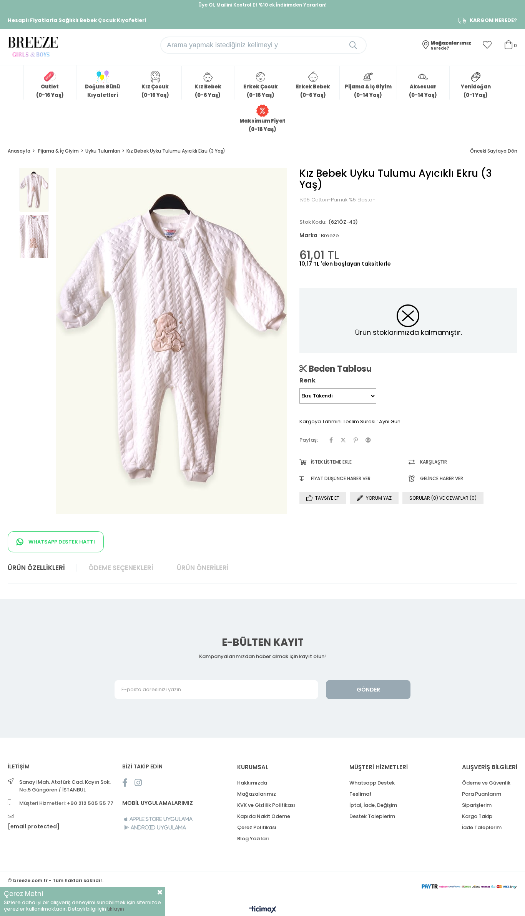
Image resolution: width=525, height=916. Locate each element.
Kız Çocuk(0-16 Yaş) (155, 91)
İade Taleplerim (482, 827)
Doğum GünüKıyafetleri (102, 91)
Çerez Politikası (256, 827)
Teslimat (360, 794)
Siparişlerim (477, 805)
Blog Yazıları (253, 838)
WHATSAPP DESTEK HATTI (61, 541)
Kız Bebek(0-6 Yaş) (207, 91)
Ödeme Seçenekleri (120, 568)
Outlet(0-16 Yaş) (50, 91)
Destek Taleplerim (372, 816)
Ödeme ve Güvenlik (486, 782)
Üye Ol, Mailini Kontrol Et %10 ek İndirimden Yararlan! (262, 5)
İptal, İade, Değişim (373, 805)
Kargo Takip (477, 816)
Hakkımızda (252, 782)
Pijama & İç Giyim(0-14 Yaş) (368, 91)
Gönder (368, 689)
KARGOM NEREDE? (493, 20)
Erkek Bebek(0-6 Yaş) (313, 91)
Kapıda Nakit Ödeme (263, 816)
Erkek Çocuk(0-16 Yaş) (260, 91)
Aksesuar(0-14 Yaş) (423, 91)
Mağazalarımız (256, 794)
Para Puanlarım (481, 794)
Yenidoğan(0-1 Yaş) (476, 91)
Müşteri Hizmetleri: (66, 803)
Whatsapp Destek (372, 782)
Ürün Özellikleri (36, 568)
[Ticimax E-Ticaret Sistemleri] (262, 910)
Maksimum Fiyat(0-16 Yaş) (262, 125)
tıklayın (115, 909)
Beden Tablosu (339, 368)
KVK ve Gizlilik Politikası (266, 805)
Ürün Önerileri (203, 568)
